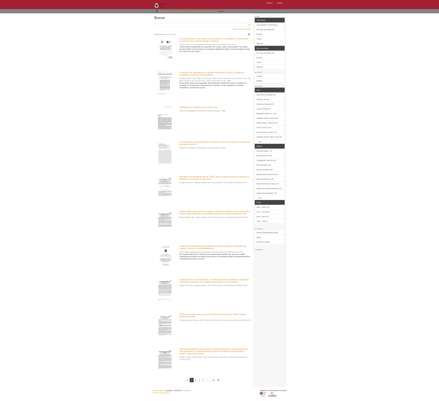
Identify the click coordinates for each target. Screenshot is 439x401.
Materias (260, 43)
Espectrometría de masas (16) (268, 184)
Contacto (156, 393)
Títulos (259, 39)
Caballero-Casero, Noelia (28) (267, 118)
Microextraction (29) (264, 165)
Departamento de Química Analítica (204, 11)
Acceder (259, 76)
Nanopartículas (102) (264, 155)
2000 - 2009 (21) (263, 216)
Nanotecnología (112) (264, 151)
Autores (259, 34)
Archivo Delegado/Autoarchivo (267, 232)
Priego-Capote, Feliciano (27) (267, 123)
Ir (249, 25)
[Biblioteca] (263, 394)
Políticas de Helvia (263, 242)
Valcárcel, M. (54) (263, 99)
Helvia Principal (164, 11)
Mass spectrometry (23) (265, 179)
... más (259, 141)
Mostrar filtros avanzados (242, 29)
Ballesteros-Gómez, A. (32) (266, 113)
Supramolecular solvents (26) (267, 174)
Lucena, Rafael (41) (264, 109)
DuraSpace (187, 390)
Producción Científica (180, 11)
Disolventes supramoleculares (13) (269, 188)
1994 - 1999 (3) (262, 221)
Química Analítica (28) (265, 169)
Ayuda (259, 237)
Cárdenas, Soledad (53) (265, 104)
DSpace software (159, 390)
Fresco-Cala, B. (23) (264, 127)
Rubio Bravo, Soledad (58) (266, 95)
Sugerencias (165, 393)
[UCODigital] (272, 394)
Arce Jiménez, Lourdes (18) (267, 132)
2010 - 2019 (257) (263, 212)
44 (213, 380)
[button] (270, 3)
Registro (260, 81)
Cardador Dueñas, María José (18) (269, 137)
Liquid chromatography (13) (267, 193)
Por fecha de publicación (265, 29)
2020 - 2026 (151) (263, 207)
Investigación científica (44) (266, 160)
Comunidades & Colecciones (267, 25)
